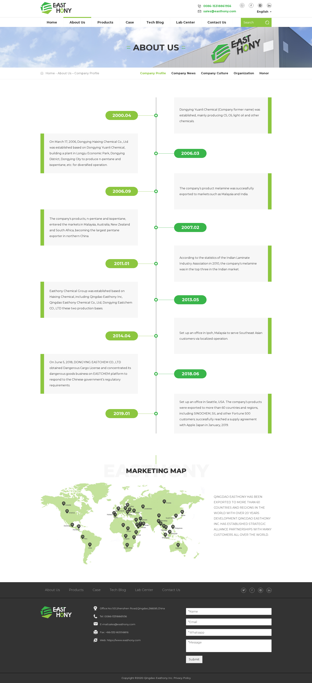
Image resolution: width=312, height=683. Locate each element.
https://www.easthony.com (124, 640)
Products (105, 22)
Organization (244, 73)
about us (77, 22)
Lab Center (185, 22)
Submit (194, 659)
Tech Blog (155, 22)
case (130, 22)
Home (52, 22)
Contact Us (216, 22)
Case (97, 590)
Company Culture (214, 73)
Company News (183, 73)
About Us (52, 590)
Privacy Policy (182, 678)
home (50, 73)
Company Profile (153, 73)
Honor (264, 73)
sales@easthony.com (219, 11)
